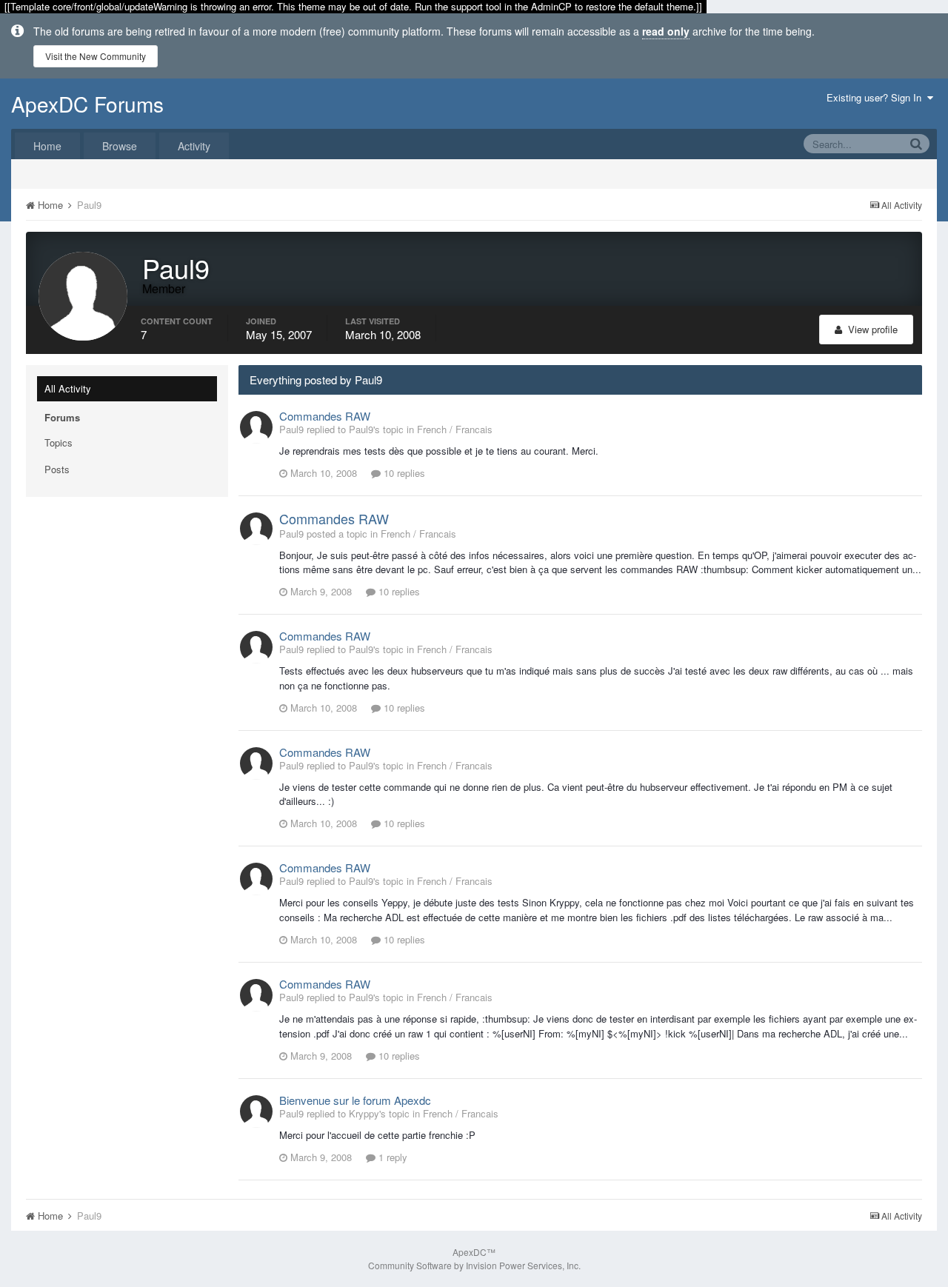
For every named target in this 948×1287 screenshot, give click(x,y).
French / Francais (455, 429)
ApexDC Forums (87, 103)
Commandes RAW (324, 416)
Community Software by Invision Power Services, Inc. (474, 1265)
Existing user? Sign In (877, 97)
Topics (58, 442)
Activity (194, 145)
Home (47, 145)
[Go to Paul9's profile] (256, 427)
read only (666, 31)
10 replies (403, 473)
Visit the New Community (95, 56)
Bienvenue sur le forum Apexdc (355, 1100)
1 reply (391, 1157)
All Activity (67, 388)
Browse (119, 145)
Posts (57, 469)
